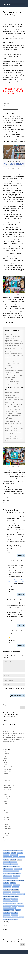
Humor (5, 794)
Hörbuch (5, 838)
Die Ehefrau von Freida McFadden (11, 731)
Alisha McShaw (14, 864)
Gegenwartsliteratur (9, 785)
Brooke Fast (18, 910)
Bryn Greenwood (14, 912)
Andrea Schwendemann (8, 868)
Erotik (5, 776)
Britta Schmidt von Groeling (9, 910)
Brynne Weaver (7, 914)
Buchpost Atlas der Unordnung (10, 726)
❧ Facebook (12, 716)
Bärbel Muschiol (14, 914)
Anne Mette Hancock (7, 884)
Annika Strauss (15, 887)
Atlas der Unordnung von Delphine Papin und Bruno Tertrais (16, 581)
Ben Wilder (13, 903)
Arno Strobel (13, 894)
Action (5, 762)
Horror (5, 792)
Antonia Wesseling (16, 891)
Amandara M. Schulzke (16, 866)
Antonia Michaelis (7, 891)
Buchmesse (6, 753)
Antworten (21, 555)
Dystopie (6, 773)
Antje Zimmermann (15, 889)
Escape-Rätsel (7, 778)
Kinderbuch (7, 799)
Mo (5, 17)
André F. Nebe (16, 875)
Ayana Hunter (6, 898)
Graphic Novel (7, 787)
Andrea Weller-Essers (8, 875)
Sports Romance (8, 828)
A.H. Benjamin (6, 850)
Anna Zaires (6, 882)
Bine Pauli (14, 905)
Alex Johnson (13, 859)
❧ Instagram (6, 716)
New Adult (6, 815)
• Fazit (5, 107)
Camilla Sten (15, 917)
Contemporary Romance (10, 767)
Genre (4, 760)
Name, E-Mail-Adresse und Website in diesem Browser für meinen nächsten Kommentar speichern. (13, 690)
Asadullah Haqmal (20, 894)
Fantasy (6, 783)
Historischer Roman (9, 789)
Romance (6, 819)
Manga (5, 805)
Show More (6, 921)
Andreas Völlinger (7, 873)
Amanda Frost (6, 866)
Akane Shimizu (6, 852)
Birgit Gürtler (21, 905)
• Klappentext (7, 105)
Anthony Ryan (6, 889)
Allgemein (5, 751)
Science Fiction (7, 826)
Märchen (6, 810)
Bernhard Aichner (7, 905)
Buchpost (17, 17)
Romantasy (6, 822)
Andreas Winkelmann (16, 873)
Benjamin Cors (6, 903)
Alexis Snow (6, 859)
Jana (8, 599)
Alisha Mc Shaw (7, 864)
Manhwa (6, 808)
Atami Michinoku (7, 896)
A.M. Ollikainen (14, 850)
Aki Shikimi (14, 852)
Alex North (20, 859)
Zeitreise (6, 835)
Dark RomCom (7, 771)
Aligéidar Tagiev (14, 861)
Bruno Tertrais (6, 912)
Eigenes (5, 758)
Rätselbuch (7, 817)
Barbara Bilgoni (14, 898)
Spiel (4, 840)
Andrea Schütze (18, 868)
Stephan (9, 512)
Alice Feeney (6, 861)
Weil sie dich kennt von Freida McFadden (13, 729)
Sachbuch (6, 824)
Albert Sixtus (20, 852)
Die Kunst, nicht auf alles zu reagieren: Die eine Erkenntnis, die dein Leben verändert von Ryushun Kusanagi (13, 739)
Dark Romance (7, 769)
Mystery (6, 812)
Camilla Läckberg (7, 917)
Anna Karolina (21, 880)
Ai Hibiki (20, 850)
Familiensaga (7, 780)
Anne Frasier (13, 882)
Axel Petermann (15, 896)
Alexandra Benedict (7, 857)
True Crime (7, 833)
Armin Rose (6, 894)
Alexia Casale (21, 857)
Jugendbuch (7, 796)
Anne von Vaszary (7, 887)
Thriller (6, 831)
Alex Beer (15, 857)
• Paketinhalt (7, 103)
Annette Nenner (16, 884)
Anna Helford (14, 880)
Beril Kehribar (20, 903)
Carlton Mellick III (14, 919)
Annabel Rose (6, 880)
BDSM (5, 764)
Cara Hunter (21, 917)
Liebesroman (7, 803)
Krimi (5, 801)
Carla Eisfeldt (6, 919)
